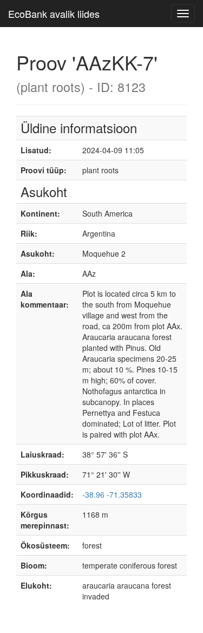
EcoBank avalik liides (54, 13)
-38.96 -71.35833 (112, 494)
